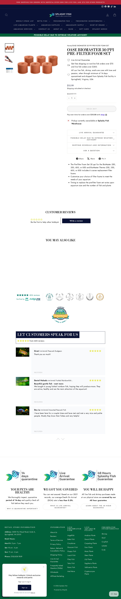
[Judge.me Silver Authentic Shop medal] (59, 297)
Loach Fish (71, 555)
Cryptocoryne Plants (90, 572)
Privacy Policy (55, 544)
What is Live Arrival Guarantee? (60, 507)
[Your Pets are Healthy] (22, 476)
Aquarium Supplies (51, 25)
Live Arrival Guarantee (91, 132)
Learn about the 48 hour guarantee (98, 507)
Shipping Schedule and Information (91, 145)
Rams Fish (71, 567)
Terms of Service (56, 540)
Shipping (70, 88)
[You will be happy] (98, 476)
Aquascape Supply (75, 25)
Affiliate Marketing (57, 576)
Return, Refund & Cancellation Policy (57, 549)
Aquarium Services (23, 29)
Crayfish (105, 542)
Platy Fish (70, 559)
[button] (58, 439)
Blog (71, 29)
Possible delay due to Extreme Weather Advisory (92, 139)
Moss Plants (89, 551)
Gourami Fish (72, 547)
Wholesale (54, 572)
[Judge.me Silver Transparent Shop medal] (69, 297)
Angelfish (70, 535)
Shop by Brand (98, 25)
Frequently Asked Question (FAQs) (56, 566)
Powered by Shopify (60, 590)
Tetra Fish (71, 563)
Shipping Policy (56, 555)
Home (69, 45)
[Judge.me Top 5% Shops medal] (90, 297)
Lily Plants (88, 559)
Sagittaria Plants (91, 563)
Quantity (72, 94)
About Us (58, 29)
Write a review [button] (76, 220)
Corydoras (71, 543)
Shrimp (104, 534)
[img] (23, 340)
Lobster (104, 546)
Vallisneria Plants (91, 567)
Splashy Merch (99, 29)
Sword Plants (89, 539)
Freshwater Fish (62, 21)
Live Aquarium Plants (25, 25)
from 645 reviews (37, 340)
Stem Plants (89, 555)
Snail (103, 538)
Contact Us (44, 29)
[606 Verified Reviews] (60, 324)
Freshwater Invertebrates (89, 21)
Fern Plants (89, 547)
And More (71, 571)
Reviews (53, 536)
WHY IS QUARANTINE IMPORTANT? (22, 509)
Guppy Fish (71, 551)
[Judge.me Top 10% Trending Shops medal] (100, 297)
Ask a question (92, 150)
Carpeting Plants (91, 543)
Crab (104, 550)
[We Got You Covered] (60, 476)
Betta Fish (42, 21)
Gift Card (84, 29)
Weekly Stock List (25, 21)
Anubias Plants (90, 535)
